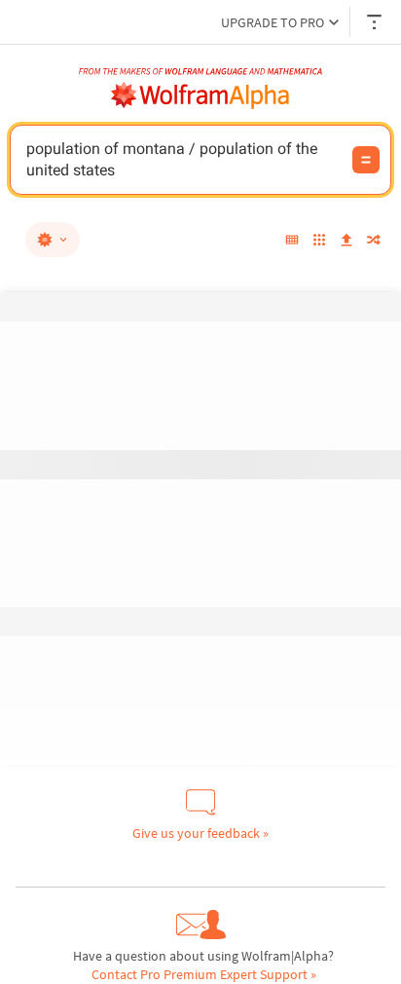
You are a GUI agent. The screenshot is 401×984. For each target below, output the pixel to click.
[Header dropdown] (375, 22)
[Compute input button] (366, 159)
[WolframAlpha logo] (200, 95)
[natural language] (52, 239)
